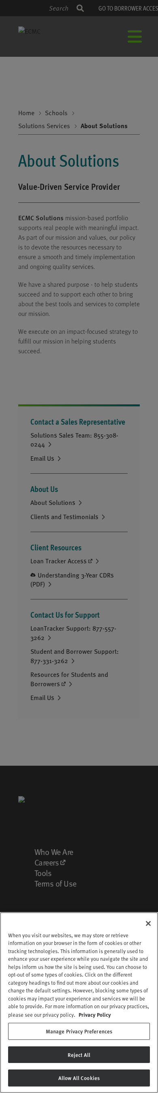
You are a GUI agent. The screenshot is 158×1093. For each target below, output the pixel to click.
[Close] (148, 923)
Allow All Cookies (79, 1078)
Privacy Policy (95, 1014)
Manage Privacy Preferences (79, 1031)
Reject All (79, 1055)
